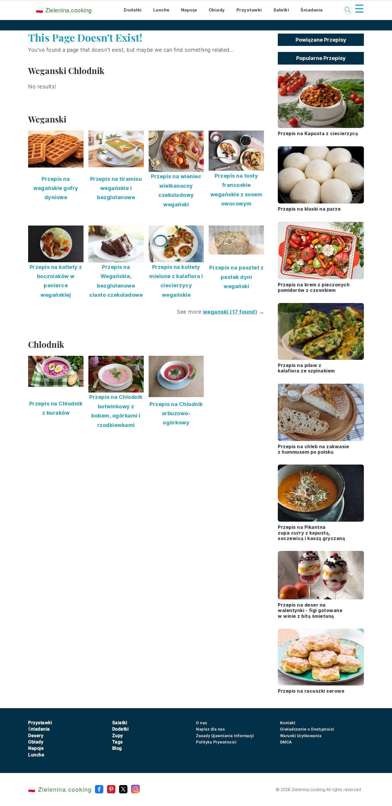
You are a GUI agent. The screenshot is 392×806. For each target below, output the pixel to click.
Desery (35, 735)
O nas (201, 722)
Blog (117, 748)
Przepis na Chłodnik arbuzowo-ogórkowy (176, 413)
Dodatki (133, 10)
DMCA (286, 742)
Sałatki (281, 10)
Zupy (117, 735)
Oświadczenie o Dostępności (307, 729)
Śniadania (311, 10)
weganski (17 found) (230, 312)
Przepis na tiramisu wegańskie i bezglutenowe (116, 188)
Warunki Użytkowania (301, 735)
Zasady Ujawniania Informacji (225, 735)
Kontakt (288, 722)
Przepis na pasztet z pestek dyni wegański (236, 277)
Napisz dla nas (210, 729)
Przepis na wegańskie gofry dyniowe (55, 188)
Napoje (189, 10)
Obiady (217, 10)
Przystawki (249, 10)
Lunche (161, 10)
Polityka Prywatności (216, 742)
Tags (117, 742)
